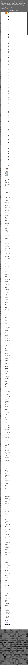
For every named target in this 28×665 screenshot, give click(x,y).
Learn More (12, 10)
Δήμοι (7, 622)
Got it (18, 10)
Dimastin (7, 618)
